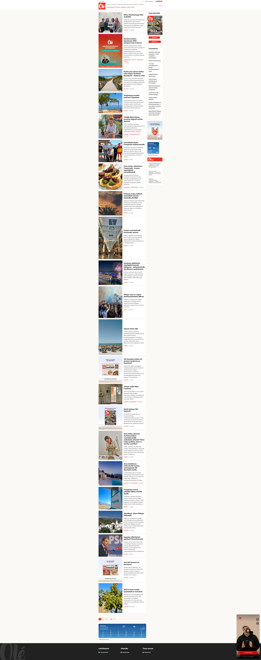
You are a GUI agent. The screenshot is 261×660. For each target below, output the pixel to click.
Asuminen (123, 7)
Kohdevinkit (127, 187)
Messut (130, 4)
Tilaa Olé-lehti (114, 4)
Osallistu (108, 4)
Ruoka (128, 7)
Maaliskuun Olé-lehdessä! (155, 61)
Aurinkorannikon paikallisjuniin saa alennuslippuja (153, 81)
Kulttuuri (117, 7)
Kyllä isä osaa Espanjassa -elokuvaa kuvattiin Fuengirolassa (155, 87)
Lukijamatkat (120, 4)
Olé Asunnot (151, 1)
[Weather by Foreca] (104, 639)
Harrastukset (133, 402)
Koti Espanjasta (133, 483)
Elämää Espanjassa (134, 134)
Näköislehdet (126, 4)
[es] (160, 1)
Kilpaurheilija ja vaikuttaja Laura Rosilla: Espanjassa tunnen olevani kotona (155, 113)
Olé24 (147, 1)
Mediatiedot (135, 4)
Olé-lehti (143, 1)
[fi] (156, 1)
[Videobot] (248, 636)
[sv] (161, 1)
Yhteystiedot (141, 4)
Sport (132, 7)
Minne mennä (110, 7)
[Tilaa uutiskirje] (154, 130)
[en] (158, 1)
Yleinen (126, 110)
